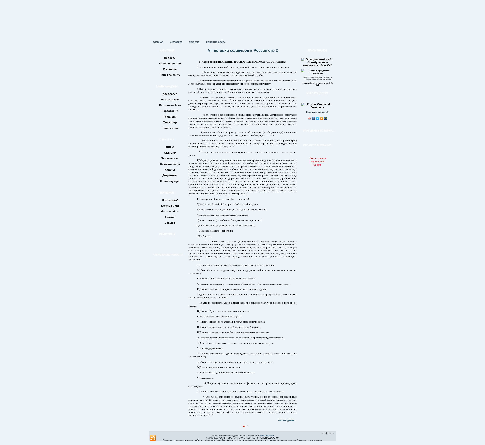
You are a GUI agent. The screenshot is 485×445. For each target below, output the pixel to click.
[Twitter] (318, 118)
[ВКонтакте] (314, 118)
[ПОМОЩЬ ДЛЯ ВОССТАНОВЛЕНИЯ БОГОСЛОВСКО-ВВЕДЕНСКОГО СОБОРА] (317, 167)
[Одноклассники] (322, 118)
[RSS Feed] (153, 438)
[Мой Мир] (326, 118)
